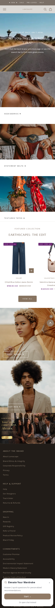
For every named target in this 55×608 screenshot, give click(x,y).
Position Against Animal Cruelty (17, 573)
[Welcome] (27, 428)
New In (6, 517)
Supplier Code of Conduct (14, 577)
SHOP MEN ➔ (14, 407)
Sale (22, 2)
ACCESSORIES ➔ (12, 114)
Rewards (7, 522)
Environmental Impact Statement (18, 563)
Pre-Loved (32, 2)
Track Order (8, 498)
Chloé (19, 278)
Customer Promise (11, 554)
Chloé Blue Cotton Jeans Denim (19, 282)
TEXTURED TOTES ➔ (14, 218)
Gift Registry (8, 526)
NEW (13, 2)
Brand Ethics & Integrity (14, 461)
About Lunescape (10, 456)
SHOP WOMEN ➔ (15, 354)
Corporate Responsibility (14, 466)
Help (42, 2)
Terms (6, 475)
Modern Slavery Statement (15, 568)
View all (27, 299)
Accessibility (9, 559)
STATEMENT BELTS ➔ (15, 166)
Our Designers (9, 494)
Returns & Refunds (11, 503)
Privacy (6, 470)
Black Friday (8, 540)
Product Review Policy (12, 535)
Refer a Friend (9, 531)
